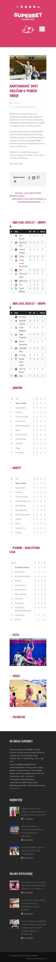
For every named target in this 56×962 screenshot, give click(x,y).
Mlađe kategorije (29, 107)
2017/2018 (17, 107)
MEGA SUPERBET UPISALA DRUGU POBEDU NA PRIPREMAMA (33, 850)
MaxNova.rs (41, 958)
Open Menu (42, 29)
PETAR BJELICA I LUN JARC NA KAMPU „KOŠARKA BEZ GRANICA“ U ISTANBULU (33, 885)
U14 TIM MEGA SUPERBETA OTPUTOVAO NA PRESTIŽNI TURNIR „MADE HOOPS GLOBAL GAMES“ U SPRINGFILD (33, 927)
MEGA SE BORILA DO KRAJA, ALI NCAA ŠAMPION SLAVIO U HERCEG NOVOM (33, 811)
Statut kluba (15, 788)
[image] (28, 67)
